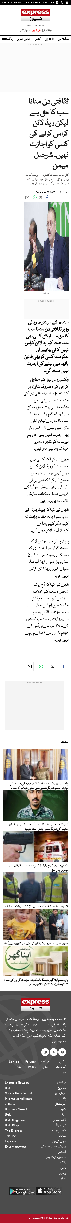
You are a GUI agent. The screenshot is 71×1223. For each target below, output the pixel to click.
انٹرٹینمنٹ (60, 1114)
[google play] (22, 1192)
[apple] (49, 1192)
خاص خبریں (24, 39)
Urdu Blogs (12, 1125)
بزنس (63, 1168)
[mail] (29, 666)
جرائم (63, 1178)
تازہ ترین (49, 39)
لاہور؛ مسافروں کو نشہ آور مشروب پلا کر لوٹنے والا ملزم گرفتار (36, 906)
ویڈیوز (63, 1173)
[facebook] (63, 666)
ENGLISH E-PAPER (52, 2)
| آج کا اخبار (47, 31)
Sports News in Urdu (19, 1093)
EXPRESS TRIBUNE (12, 2)
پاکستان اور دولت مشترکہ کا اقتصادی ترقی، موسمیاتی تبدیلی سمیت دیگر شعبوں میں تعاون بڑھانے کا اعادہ (39, 785)
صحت (62, 1136)
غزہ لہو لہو (60, 1093)
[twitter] (52, 666)
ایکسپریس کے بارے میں (60, 1067)
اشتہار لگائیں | (25, 31)
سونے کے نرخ (59, 1141)
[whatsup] (40, 666)
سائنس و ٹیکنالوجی (55, 1157)
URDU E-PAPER (32, 2)
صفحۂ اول (63, 39)
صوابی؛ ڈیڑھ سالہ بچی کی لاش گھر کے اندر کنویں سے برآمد (36, 943)
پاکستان (8, 39)
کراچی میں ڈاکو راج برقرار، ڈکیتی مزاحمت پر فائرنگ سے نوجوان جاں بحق (38, 868)
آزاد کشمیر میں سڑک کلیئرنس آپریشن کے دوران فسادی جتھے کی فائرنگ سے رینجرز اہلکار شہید (38, 826)
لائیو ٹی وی (36, 31)
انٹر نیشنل (60, 1104)
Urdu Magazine (15, 1120)
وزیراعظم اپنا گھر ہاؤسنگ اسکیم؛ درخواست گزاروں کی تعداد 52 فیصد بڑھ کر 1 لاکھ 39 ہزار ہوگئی (36, 982)
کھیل (38, 39)
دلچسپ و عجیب (57, 1130)
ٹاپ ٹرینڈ (61, 1125)
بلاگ (63, 1162)
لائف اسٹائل (59, 1120)
